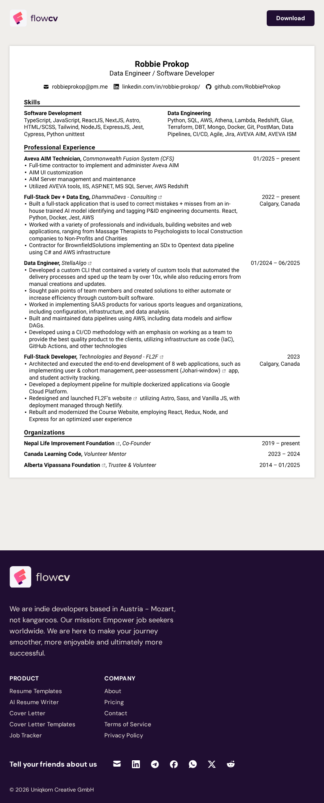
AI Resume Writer (34, 702)
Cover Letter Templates (42, 724)
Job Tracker (25, 735)
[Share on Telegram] (155, 764)
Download (290, 18)
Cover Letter (27, 713)
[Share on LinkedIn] (136, 764)
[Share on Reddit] (230, 764)
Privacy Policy (123, 735)
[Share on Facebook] (174, 764)
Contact (115, 713)
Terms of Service (127, 724)
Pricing (114, 702)
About (112, 691)
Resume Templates (35, 691)
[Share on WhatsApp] (193, 764)
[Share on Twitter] (211, 764)
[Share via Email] (117, 764)
